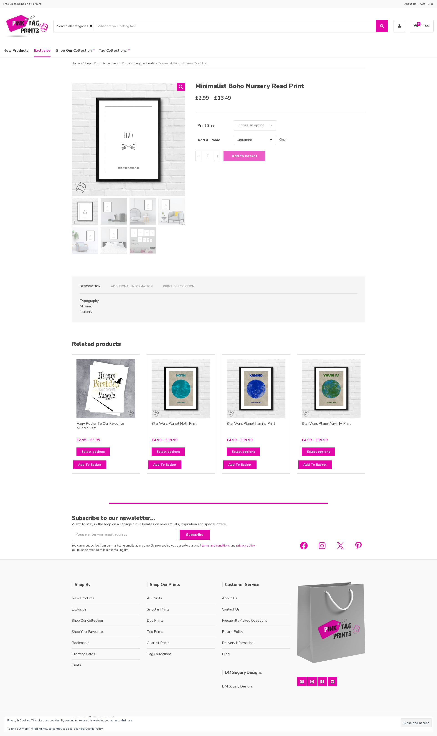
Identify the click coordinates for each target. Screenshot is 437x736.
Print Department (106, 63)
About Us (410, 4)
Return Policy (232, 631)
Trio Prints (155, 631)
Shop (87, 63)
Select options (93, 452)
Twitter (332, 681)
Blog (431, 4)
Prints (126, 63)
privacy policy (245, 546)
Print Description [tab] (178, 286)
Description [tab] (90, 286)
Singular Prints (144, 63)
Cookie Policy (94, 729)
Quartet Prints (158, 642)
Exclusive (42, 50)
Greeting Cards (83, 654)
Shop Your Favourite (87, 631)
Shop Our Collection (74, 50)
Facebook (322, 681)
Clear (283, 140)
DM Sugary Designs (237, 686)
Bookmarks (80, 642)
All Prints (154, 598)
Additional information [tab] (132, 286)
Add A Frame (209, 140)
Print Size (206, 125)
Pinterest (312, 681)
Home (76, 63)
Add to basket (244, 155)
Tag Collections (113, 50)
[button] (181, 87)
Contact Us (230, 609)
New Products (16, 50)
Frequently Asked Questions (244, 620)
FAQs (422, 4)
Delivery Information (238, 642)
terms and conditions (216, 546)
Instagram (302, 681)
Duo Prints (155, 620)
